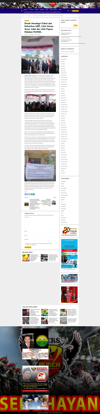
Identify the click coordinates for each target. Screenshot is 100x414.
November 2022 (64, 161)
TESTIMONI (63, 217)
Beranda (25, 9)
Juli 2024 (63, 116)
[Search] (71, 11)
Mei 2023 (63, 147)
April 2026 (63, 68)
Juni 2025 (63, 91)
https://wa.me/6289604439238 (69, 269)
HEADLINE (36, 9)
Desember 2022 (64, 159)
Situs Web (26, 239)
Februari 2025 (64, 100)
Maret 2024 (63, 125)
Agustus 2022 (63, 168)
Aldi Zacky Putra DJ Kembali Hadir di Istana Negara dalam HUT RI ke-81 (44, 320)
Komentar (26, 217)
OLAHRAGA (63, 204)
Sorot (47, 9)
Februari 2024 (64, 127)
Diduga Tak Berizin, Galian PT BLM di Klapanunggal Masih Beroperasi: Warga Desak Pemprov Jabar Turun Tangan (63, 312)
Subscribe (76, 10)
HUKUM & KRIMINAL (53, 9)
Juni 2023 (63, 145)
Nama (26, 231)
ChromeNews (55, 412)
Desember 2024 (64, 104)
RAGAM (62, 211)
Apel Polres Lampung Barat (69, 21)
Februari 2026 (64, 73)
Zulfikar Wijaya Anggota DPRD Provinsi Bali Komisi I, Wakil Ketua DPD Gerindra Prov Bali (42, 12)
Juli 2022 (63, 170)
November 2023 (64, 134)
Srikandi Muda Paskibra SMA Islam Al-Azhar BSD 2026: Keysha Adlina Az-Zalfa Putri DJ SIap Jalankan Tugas (25, 320)
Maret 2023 (63, 152)
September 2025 (64, 84)
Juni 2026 (63, 63)
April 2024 (63, 122)
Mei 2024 (63, 120)
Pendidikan (63, 206)
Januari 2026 (63, 75)
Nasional (63, 199)
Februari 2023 (64, 154)
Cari (75, 25)
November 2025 (64, 79)
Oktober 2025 (64, 82)
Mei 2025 (63, 93)
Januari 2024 (63, 129)
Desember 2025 (64, 77)
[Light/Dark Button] (69, 10)
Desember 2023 (64, 132)
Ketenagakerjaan (64, 195)
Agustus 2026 (63, 59)
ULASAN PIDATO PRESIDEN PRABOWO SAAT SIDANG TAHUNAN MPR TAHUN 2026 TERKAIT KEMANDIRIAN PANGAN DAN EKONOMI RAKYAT (25, 257)
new (62, 202)
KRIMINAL (63, 197)
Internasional (63, 188)
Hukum (62, 186)
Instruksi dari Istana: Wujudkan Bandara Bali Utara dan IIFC (63, 320)
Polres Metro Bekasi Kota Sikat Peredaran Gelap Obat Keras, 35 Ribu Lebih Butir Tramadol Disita (44, 257)
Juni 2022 (63, 172)
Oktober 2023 (64, 136)
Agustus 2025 (63, 86)
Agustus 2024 (63, 113)
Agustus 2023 (63, 141)
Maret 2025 (63, 97)
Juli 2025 (63, 88)
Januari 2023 (63, 157)
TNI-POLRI (31, 9)
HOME (62, 183)
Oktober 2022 (64, 163)
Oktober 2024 (64, 109)
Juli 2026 (63, 61)
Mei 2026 (63, 66)
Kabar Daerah (64, 192)
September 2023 (64, 138)
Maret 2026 (63, 70)
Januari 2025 (63, 102)
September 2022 (64, 166)
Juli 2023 (63, 143)
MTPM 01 (26, 34)
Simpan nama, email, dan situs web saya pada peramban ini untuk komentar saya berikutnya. (39, 244)
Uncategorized (27, 20)
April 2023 (63, 150)
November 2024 (64, 107)
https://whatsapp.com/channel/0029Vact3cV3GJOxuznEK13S (73, 43)
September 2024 (64, 111)
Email (25, 235)
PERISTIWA (42, 9)
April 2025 (63, 95)
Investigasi (63, 190)
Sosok (60, 9)
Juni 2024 (63, 118)
